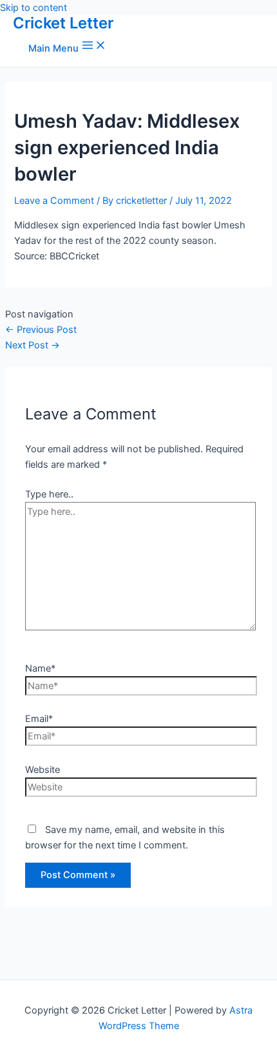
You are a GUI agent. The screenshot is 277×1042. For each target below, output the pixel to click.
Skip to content (33, 8)
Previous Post (41, 330)
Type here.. (49, 494)
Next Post (32, 345)
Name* (40, 668)
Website (42, 770)
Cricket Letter (63, 23)
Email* (39, 719)
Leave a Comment (54, 200)
